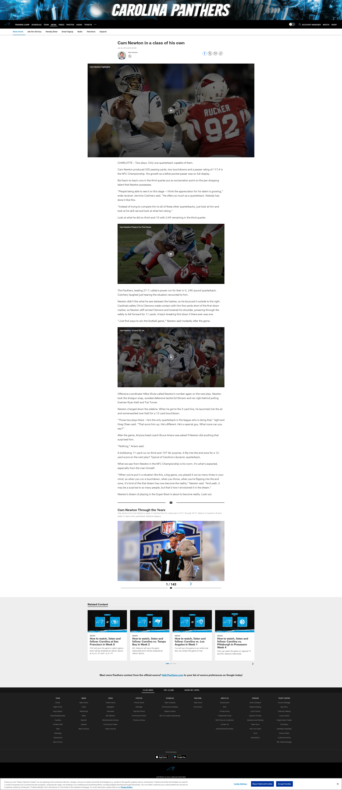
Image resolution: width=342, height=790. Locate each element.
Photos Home (139, 702)
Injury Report (57, 711)
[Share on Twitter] (210, 55)
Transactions (57, 737)
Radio (84, 716)
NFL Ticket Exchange (284, 742)
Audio (84, 707)
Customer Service (284, 737)
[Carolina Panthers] (171, 769)
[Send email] (215, 55)
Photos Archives (139, 720)
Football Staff (58, 724)
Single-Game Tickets (284, 720)
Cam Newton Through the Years (141, 510)
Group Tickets (284, 733)
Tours (255, 733)
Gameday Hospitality (284, 729)
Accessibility (255, 737)
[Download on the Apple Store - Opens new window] (161, 757)
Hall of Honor (58, 742)
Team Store (198, 702)
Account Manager (284, 702)
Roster (57, 702)
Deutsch (84, 720)
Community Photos (139, 716)
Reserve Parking (255, 707)
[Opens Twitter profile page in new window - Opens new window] (129, 56)
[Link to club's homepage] (7, 24)
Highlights (110, 707)
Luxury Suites (284, 716)
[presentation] (253, 664)
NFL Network (110, 716)
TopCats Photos (139, 711)
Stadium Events (170, 711)
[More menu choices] (95, 24)
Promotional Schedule (170, 707)
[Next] (190, 583)
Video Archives (110, 729)
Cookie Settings (240, 784)
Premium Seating (284, 711)
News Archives (84, 729)
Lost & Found (255, 711)
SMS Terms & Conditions (224, 720)
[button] (171, 110)
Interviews (110, 711)
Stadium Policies (255, 716)
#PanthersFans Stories (110, 720)
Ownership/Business (57, 716)
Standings (57, 733)
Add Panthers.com (172, 675)
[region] (171, 784)
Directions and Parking (255, 720)
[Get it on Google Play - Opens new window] (179, 758)
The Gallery (284, 724)
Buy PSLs (284, 707)
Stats (58, 729)
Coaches (58, 720)
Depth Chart (57, 707)
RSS (224, 707)
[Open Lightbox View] (171, 557)
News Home (83, 702)
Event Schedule (255, 702)
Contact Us (225, 724)
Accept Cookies (284, 784)
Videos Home (110, 702)
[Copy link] (221, 53)
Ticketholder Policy (225, 716)
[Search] (300, 24)
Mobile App (84, 711)
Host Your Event (255, 729)
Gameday (139, 707)
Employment (224, 702)
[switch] (292, 24)
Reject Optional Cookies (262, 784)
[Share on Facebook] (205, 55)
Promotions (198, 707)
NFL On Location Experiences (170, 716)
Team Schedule (169, 702)
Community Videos (110, 724)
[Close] (338, 784)
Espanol (84, 724)
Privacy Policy (225, 711)
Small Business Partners (224, 729)
